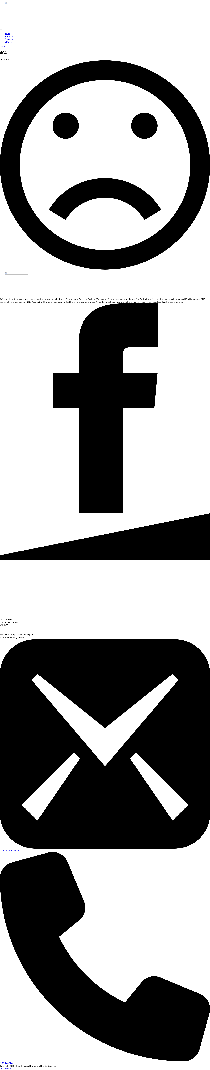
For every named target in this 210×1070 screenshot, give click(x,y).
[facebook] (105, 512)
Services (8, 41)
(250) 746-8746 (6, 1063)
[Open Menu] (1, 29)
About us (9, 36)
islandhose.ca (12, 850)
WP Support (5, 1068)
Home (7, 33)
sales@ (3, 850)
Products (9, 39)
